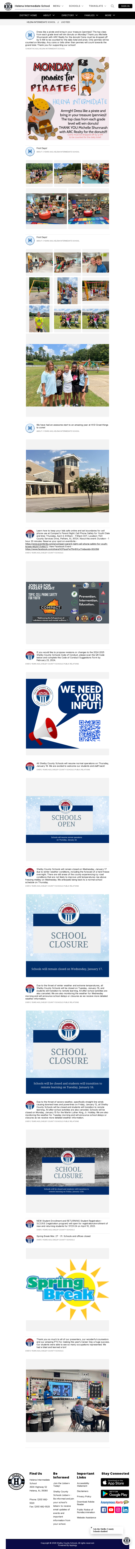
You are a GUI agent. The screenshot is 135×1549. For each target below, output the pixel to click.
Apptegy (73, 1545)
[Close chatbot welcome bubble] (91, 1527)
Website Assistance (86, 1517)
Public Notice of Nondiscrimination (86, 1511)
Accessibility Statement (83, 1484)
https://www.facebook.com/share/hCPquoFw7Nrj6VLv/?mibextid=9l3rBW (62, 549)
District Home (28, 15)
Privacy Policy (84, 1496)
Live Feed (65, 22)
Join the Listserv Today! (61, 1484)
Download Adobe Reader (85, 1503)
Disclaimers (82, 1491)
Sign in (125, 6)
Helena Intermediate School (41, 22)
